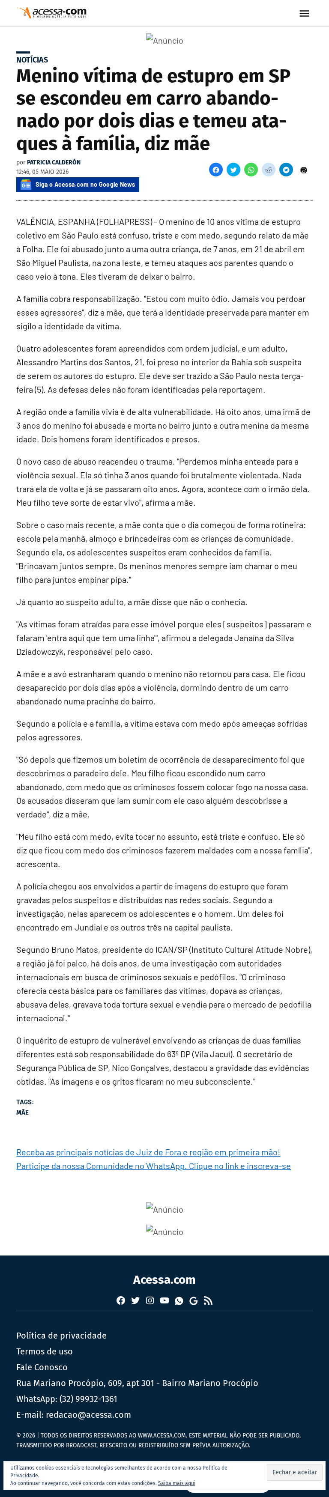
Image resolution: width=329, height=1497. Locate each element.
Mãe (22, 1112)
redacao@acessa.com (88, 1415)
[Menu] (305, 13)
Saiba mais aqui (176, 1483)
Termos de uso (44, 1351)
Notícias (32, 60)
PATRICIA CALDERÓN (54, 162)
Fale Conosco (42, 1367)
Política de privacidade (61, 1335)
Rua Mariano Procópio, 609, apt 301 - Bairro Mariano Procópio (137, 1383)
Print (304, 169)
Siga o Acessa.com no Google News (85, 184)
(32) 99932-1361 (88, 1399)
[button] (216, 169)
